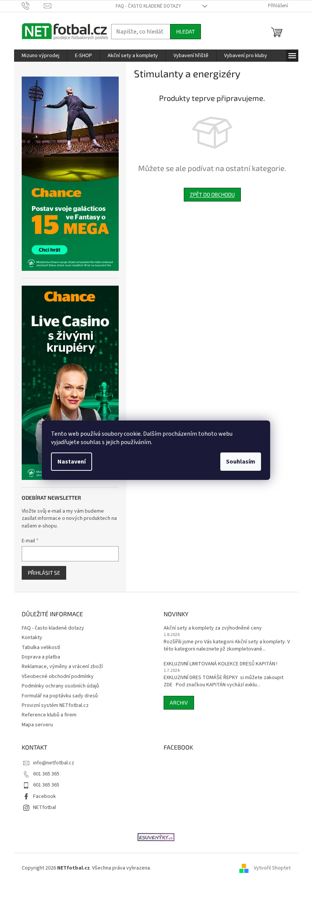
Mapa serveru (37, 725)
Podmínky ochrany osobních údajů (60, 686)
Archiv (179, 702)
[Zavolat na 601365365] (33, 5)
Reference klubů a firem (49, 715)
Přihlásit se (44, 572)
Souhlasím (240, 461)
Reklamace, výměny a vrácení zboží (62, 666)
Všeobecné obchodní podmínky (58, 676)
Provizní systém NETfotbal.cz (55, 705)
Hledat (185, 31)
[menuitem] (40, 56)
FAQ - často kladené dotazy (148, 6)
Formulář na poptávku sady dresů (60, 696)
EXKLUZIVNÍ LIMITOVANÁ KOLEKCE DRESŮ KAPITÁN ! (220, 664)
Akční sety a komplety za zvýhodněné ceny (213, 628)
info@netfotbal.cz (53, 763)
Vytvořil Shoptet (272, 868)
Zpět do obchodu (212, 194)
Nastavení (71, 461)
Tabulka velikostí (41, 647)
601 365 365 (46, 774)
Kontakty (32, 637)
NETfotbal (44, 807)
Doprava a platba (41, 657)
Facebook (44, 796)
